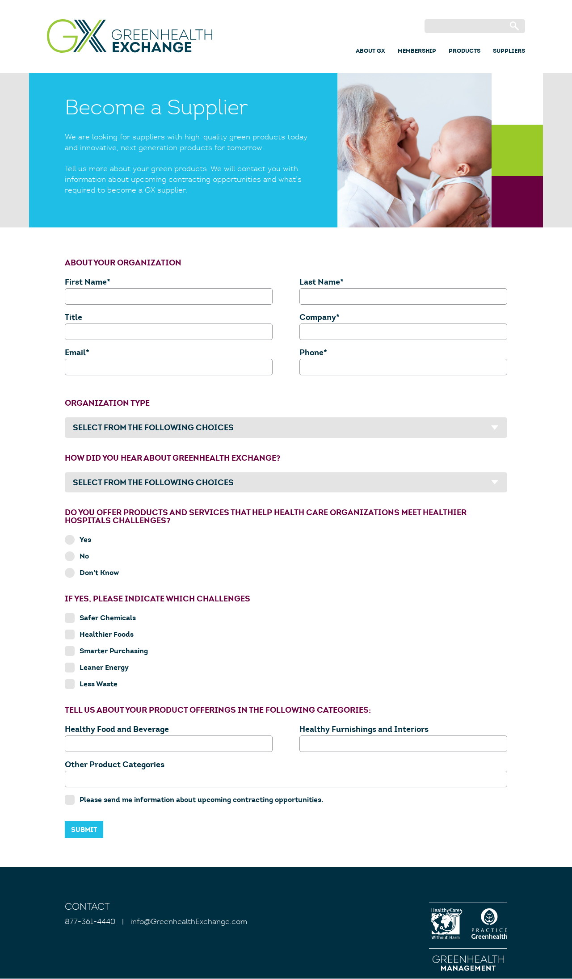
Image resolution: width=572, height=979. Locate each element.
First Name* (87, 282)
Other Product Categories (114, 765)
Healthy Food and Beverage (117, 730)
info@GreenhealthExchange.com (188, 922)
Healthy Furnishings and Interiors (364, 730)
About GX (370, 51)
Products (464, 51)
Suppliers (509, 51)
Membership (417, 51)
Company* (319, 318)
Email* (77, 353)
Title (73, 318)
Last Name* (321, 282)
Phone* (313, 353)
